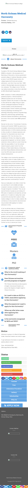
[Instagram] (21, 378)
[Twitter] (7, 378)
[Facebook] (3, 378)
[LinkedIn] (10, 378)
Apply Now (5, 40)
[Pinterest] (14, 378)
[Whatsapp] (17, 378)
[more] (25, 378)
